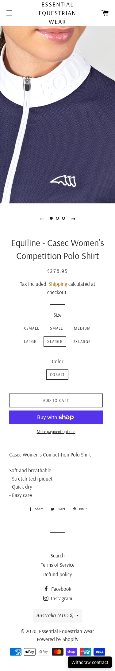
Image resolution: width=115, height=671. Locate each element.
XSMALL (31, 328)
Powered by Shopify (58, 639)
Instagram (61, 598)
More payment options (56, 431)
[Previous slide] (41, 218)
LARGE (30, 341)
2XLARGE (82, 341)
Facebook (60, 589)
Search (58, 555)
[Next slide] (73, 218)
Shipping (58, 284)
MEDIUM (82, 328)
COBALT (57, 374)
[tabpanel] (57, 114)
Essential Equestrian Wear (58, 12)
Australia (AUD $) (54, 615)
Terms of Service (58, 564)
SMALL (56, 328)
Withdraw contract (89, 662)
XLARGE (55, 341)
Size (57, 314)
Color (57, 361)
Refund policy (57, 574)
